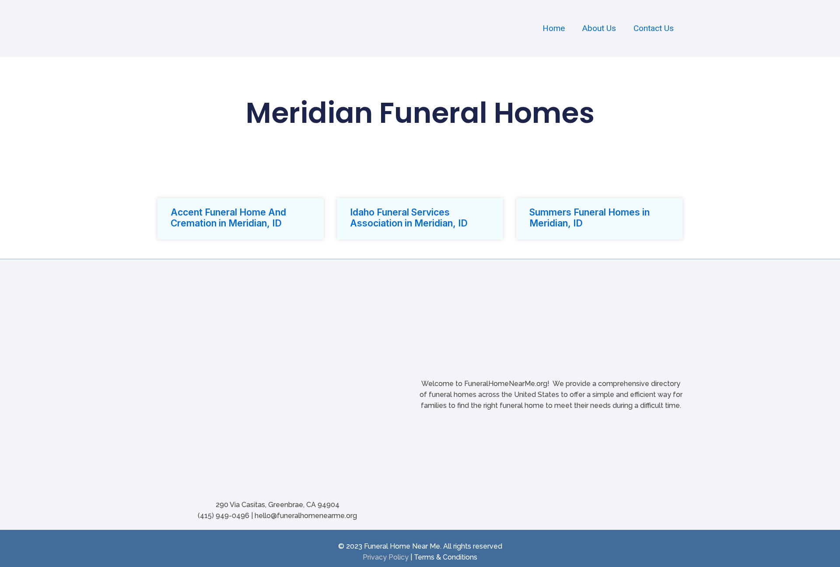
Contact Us (654, 28)
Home (553, 28)
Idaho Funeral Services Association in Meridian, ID (409, 218)
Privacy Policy (386, 557)
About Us (599, 28)
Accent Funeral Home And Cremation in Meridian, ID (228, 218)
